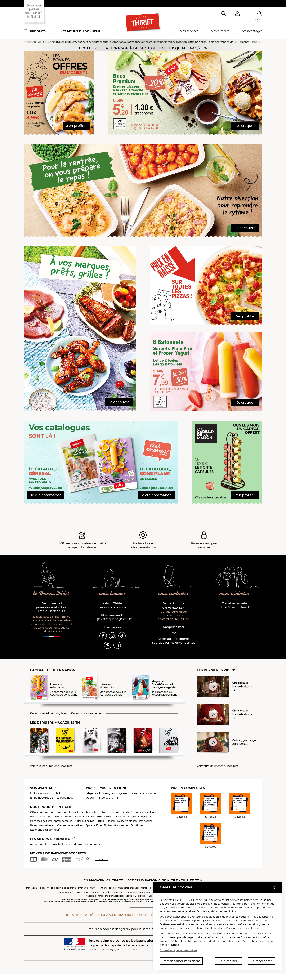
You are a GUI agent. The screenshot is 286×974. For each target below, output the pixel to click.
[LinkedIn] (117, 645)
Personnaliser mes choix (181, 961)
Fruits (100, 820)
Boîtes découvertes (116, 825)
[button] (237, 14)
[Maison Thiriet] (143, 22)
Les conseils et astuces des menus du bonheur (75, 844)
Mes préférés (220, 31)
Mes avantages (251, 31)
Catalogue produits (128, 887)
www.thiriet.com (225, 900)
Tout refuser (228, 961)
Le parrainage (64, 797)
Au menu (36, 844)
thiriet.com (32, 887)
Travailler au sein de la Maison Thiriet (234, 605)
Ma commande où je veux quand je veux (112, 617)
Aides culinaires (84, 820)
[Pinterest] (107, 645)
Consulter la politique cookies (178, 950)
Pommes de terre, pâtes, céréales (51, 820)
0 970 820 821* (173, 607)
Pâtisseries (145, 820)
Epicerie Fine (93, 825)
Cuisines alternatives (70, 825)
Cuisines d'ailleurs (51, 816)
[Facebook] (103, 635)
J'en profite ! (76, 126)
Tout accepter (261, 961)
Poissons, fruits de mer (99, 816)
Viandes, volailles (126, 816)
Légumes (145, 816)
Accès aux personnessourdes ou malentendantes (173, 640)
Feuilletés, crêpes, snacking (138, 812)
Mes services (189, 31)
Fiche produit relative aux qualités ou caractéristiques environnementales (149, 892)
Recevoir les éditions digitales (48, 713)
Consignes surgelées (114, 793)
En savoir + (101, 859)
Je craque (245, 126)
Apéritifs (91, 812)
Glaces (110, 820)
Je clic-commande (46, 495)
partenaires (251, 900)
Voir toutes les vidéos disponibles (217, 766)
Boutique (137, 825)
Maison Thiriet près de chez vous (112, 605)
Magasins (92, 793)
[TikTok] (122, 635)
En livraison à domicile (44, 793)
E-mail (173, 633)
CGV (92, 887)
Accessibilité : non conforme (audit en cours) (83, 892)
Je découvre (245, 228)
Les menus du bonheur (80, 31)
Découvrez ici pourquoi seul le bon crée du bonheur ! (51, 607)
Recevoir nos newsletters (87, 713)
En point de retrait (41, 797)
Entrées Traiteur (109, 812)
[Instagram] (112, 635)
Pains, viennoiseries (42, 825)
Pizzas (34, 816)
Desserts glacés (127, 820)
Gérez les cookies (150, 887)
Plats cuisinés (73, 816)
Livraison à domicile (143, 793)
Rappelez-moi (173, 627)
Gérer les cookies (261, 933)
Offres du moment (42, 812)
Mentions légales (106, 887)
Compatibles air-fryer (69, 812)
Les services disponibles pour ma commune (64, 887)
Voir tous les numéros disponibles (51, 766)
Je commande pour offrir (102, 797)
